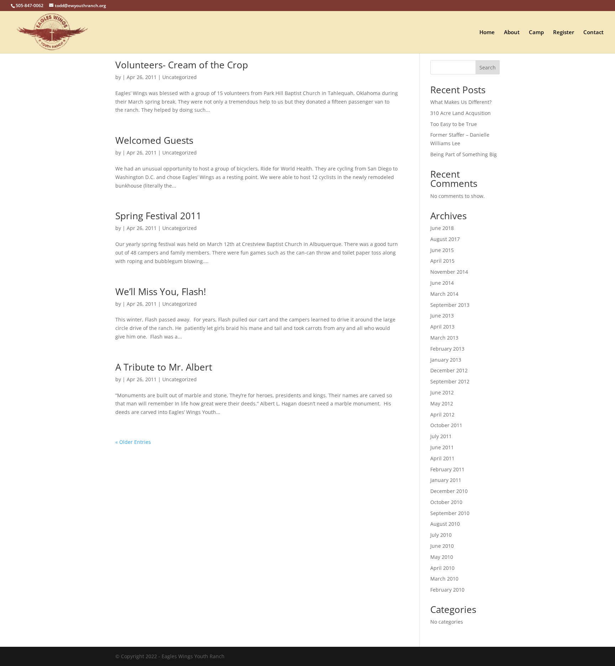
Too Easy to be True (453, 124)
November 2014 (449, 271)
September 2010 (449, 513)
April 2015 (442, 260)
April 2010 (442, 568)
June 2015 (442, 250)
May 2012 (441, 403)
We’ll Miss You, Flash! (160, 291)
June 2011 (442, 447)
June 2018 (442, 228)
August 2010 (445, 523)
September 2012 (449, 381)
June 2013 (442, 315)
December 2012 (449, 370)
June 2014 (442, 282)
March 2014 (444, 293)
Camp (536, 33)
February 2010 (447, 589)
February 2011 (447, 469)
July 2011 (441, 436)
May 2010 (441, 557)
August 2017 (445, 239)
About (512, 33)
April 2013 (442, 326)
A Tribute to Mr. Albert (163, 367)
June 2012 (442, 392)
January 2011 (445, 480)
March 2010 (444, 578)
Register (563, 33)
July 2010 (441, 534)
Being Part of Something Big (463, 154)
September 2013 (449, 304)
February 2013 (447, 348)
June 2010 (442, 545)
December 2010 (449, 491)
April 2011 (442, 458)
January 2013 (445, 359)
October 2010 (446, 502)
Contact (593, 33)
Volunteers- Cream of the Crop (181, 64)
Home (487, 33)
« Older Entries (133, 442)
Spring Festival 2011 (158, 215)
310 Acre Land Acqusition (460, 113)
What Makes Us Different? (461, 102)
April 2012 (442, 414)
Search (487, 67)
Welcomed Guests (154, 140)
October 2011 (446, 425)
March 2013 (444, 337)
